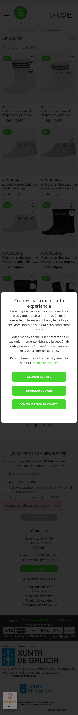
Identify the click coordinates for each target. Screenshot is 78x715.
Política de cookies (45, 363)
